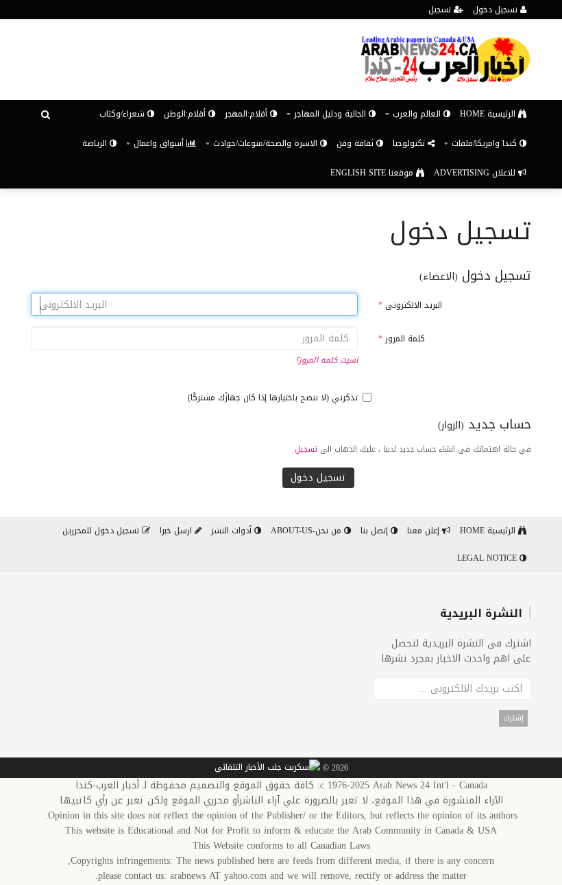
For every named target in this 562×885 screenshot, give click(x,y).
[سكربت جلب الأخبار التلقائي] (267, 768)
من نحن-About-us (307, 530)
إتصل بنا (376, 530)
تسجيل (441, 9)
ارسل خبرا (177, 530)
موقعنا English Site (373, 172)
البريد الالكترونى (410, 305)
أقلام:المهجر (247, 113)
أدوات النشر (232, 530)
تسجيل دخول (496, 9)
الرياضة (96, 143)
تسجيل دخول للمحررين (102, 530)
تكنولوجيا (410, 143)
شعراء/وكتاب (123, 113)
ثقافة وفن (356, 143)
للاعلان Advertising (476, 172)
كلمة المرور (401, 338)
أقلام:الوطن (186, 113)
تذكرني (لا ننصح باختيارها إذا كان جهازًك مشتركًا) (273, 397)
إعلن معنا (424, 530)
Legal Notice (488, 558)
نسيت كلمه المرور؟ (326, 360)
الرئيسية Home (489, 113)
